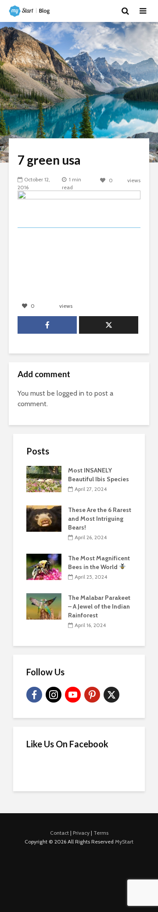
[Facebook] (34, 695)
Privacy (81, 832)
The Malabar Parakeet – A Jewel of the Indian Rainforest (99, 606)
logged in (70, 393)
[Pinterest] (92, 695)
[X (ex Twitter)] (111, 695)
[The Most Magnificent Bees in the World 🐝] (43, 566)
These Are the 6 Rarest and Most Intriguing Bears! (99, 518)
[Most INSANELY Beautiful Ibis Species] (43, 478)
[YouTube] (73, 695)
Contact (59, 832)
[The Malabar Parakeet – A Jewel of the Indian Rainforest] (43, 605)
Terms (100, 832)
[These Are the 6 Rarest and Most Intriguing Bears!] (43, 518)
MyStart (124, 841)
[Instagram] (53, 695)
